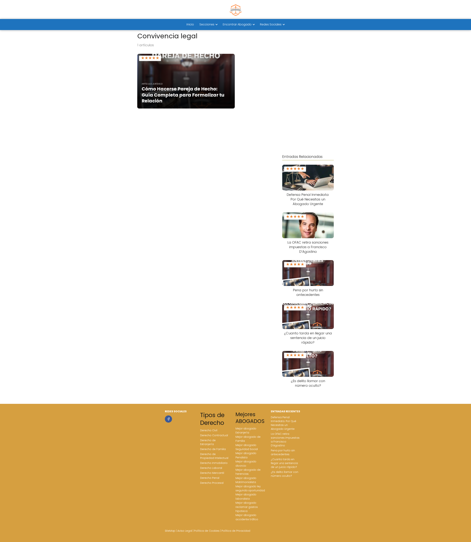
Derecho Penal (209, 478)
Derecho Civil (208, 430)
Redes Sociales (270, 24)
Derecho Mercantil (212, 473)
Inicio (190, 24)
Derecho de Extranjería (208, 442)
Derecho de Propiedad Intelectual (214, 456)
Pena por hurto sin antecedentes (283, 452)
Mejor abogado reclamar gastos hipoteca (247, 507)
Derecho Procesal (212, 483)
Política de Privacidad (236, 531)
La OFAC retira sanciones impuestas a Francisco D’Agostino (285, 439)
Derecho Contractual (214, 435)
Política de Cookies (206, 531)
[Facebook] (168, 419)
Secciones (206, 24)
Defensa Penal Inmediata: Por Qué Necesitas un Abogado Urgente (283, 423)
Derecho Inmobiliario (214, 463)
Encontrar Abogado (237, 24)
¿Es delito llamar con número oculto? (284, 474)
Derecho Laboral (211, 468)
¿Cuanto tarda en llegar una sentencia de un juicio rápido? (284, 463)
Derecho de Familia (213, 449)
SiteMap (170, 531)
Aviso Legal (184, 531)
